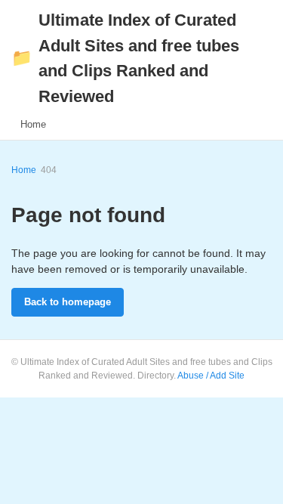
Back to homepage (67, 302)
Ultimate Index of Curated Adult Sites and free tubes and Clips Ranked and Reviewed (125, 58)
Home (33, 124)
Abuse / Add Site (211, 375)
